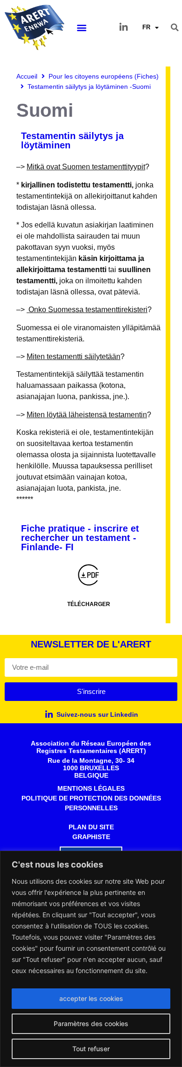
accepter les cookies (91, 998)
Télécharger (88, 604)
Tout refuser (91, 1049)
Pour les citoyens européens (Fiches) (104, 76)
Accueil (26, 76)
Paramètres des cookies (91, 1023)
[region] (91, 959)
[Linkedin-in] (123, 27)
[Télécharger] (88, 575)
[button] (81, 27)
